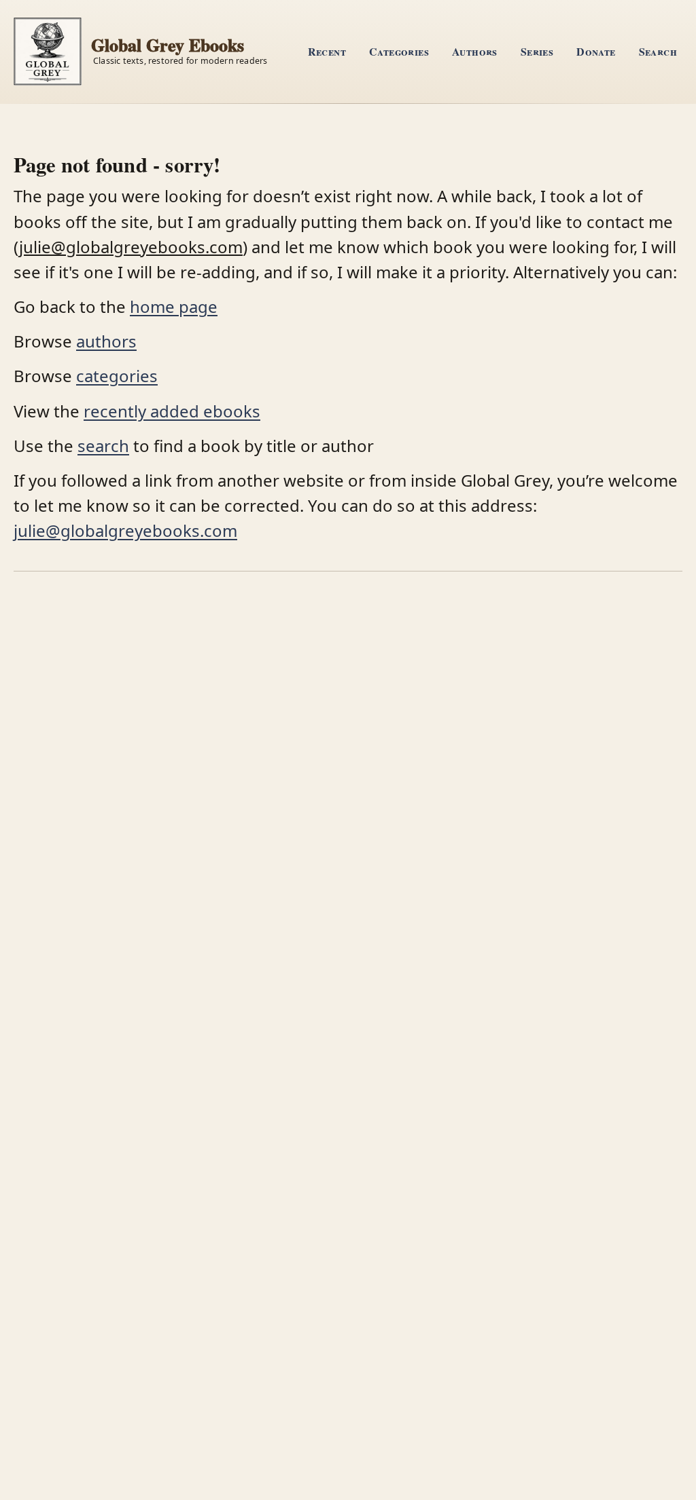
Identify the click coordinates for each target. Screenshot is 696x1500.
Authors (475, 51)
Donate (595, 51)
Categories (399, 51)
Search (658, 51)
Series (537, 51)
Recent (327, 51)
